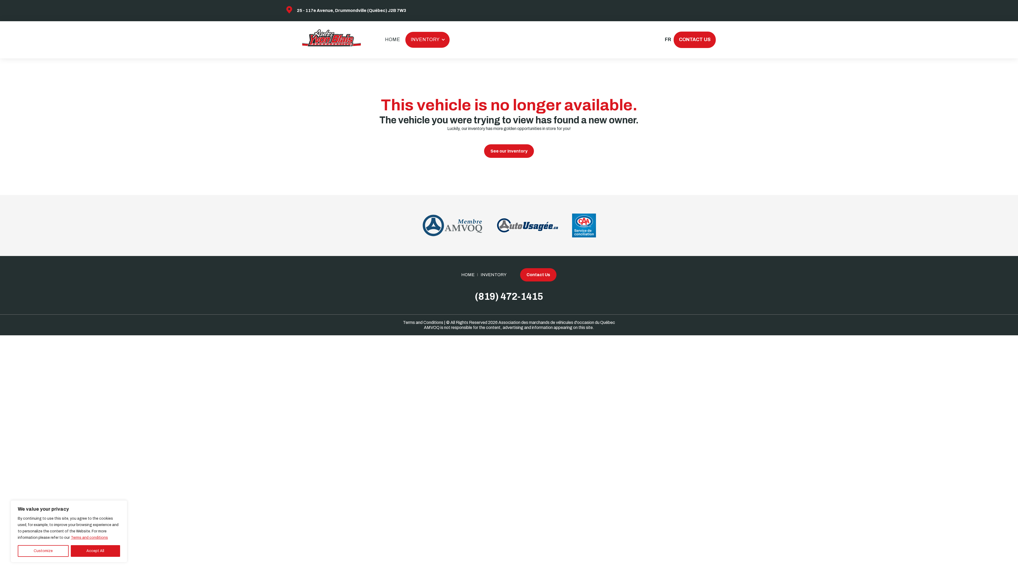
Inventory (425, 39)
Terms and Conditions (423, 322)
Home (392, 39)
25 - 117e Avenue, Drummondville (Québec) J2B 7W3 (351, 10)
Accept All (95, 551)
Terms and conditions (89, 538)
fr (667, 39)
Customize (43, 551)
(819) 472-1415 (509, 296)
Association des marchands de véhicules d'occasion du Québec (556, 322)
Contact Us (694, 39)
